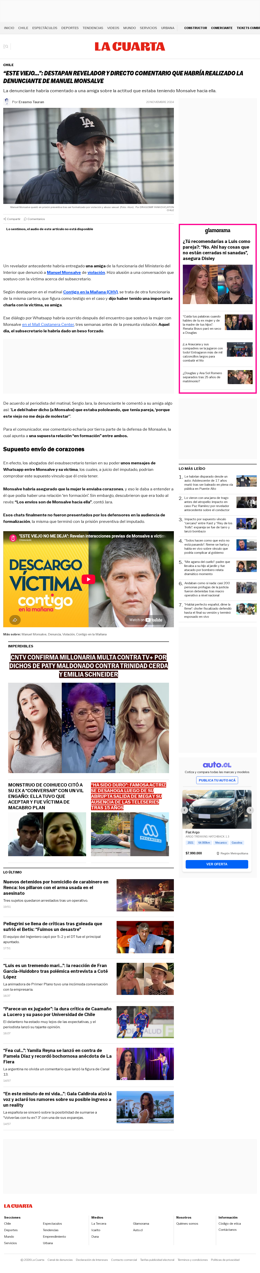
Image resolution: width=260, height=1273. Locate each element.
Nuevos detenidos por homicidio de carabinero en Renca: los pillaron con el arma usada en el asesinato (55, 887)
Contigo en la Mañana (91, 634)
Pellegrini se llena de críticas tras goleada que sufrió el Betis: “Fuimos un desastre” (52, 926)
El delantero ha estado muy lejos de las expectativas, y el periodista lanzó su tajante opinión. (49, 1024)
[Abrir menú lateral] (7, 46)
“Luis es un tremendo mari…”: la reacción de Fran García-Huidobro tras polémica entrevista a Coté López (55, 971)
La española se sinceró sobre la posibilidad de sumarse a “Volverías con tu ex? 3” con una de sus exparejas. (50, 1115)
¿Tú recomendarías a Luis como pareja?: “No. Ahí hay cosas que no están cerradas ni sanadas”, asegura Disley (216, 250)
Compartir (14, 219)
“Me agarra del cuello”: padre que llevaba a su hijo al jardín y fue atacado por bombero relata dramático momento (207, 568)
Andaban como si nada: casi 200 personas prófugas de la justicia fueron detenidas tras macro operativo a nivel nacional (207, 589)
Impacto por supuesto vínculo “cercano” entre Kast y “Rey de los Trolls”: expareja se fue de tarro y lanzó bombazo (208, 525)
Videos (113, 28)
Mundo (129, 28)
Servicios (148, 28)
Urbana (167, 28)
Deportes (70, 28)
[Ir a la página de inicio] (130, 46)
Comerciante (222, 28)
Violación (68, 634)
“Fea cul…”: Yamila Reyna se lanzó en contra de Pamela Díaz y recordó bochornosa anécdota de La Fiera (57, 1056)
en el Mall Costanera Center (48, 324)
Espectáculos (44, 28)
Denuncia (54, 634)
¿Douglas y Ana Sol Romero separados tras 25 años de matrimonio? (202, 377)
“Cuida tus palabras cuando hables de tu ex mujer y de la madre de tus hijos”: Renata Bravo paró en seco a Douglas (202, 324)
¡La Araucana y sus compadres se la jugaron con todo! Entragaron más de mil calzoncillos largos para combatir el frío (203, 352)
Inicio (9, 28)
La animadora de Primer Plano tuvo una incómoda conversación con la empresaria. (55, 987)
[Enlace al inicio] (218, 231)
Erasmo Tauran (31, 102)
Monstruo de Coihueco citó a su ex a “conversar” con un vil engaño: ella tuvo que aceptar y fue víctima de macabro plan (45, 796)
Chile (23, 28)
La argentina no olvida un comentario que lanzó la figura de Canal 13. (56, 1071)
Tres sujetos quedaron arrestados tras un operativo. (45, 900)
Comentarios (36, 219)
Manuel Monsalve (34, 634)
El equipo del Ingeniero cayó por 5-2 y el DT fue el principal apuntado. (52, 939)
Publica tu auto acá (217, 780)
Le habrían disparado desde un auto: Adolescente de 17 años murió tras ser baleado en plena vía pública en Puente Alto (208, 483)
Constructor (195, 28)
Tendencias (93, 28)
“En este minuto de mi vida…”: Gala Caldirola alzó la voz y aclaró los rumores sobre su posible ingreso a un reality (57, 1099)
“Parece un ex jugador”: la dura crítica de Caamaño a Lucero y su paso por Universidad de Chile (57, 1011)
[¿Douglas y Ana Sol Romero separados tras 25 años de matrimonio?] (240, 377)
